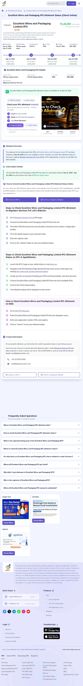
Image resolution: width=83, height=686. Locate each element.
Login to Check (16, 125)
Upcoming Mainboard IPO (9, 668)
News (65, 668)
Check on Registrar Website (53, 200)
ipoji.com (53, 264)
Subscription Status (49, 676)
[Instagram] (24, 611)
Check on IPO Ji (14, 200)
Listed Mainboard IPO (8, 671)
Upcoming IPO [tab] (23, 656)
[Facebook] (4, 611)
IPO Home (4, 662)
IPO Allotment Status (15, 11)
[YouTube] (28, 611)
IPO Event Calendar (49, 662)
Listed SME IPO (27, 668)
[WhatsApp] (19, 611)
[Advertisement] (41, 394)
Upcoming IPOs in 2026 (71, 674)
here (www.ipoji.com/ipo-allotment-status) (32, 271)
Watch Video (33, 125)
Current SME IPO (27, 662)
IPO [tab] (3, 656)
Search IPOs (68, 665)
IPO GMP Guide (27, 674)
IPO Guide (4, 674)
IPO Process (26, 677)
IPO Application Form (49, 679)
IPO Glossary (68, 662)
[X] (9, 611)
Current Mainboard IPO (8, 665)
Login (73, 3)
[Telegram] (14, 611)
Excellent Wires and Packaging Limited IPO (53, 152)
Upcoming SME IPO (28, 665)
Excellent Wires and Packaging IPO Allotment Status (43, 11)
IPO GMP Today (27, 671)
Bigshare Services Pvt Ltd (29, 157)
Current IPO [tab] (11, 656)
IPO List (45, 673)
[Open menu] (79, 3)
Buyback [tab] (34, 656)
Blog (65, 671)
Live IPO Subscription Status (50, 666)
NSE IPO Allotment (22, 311)
